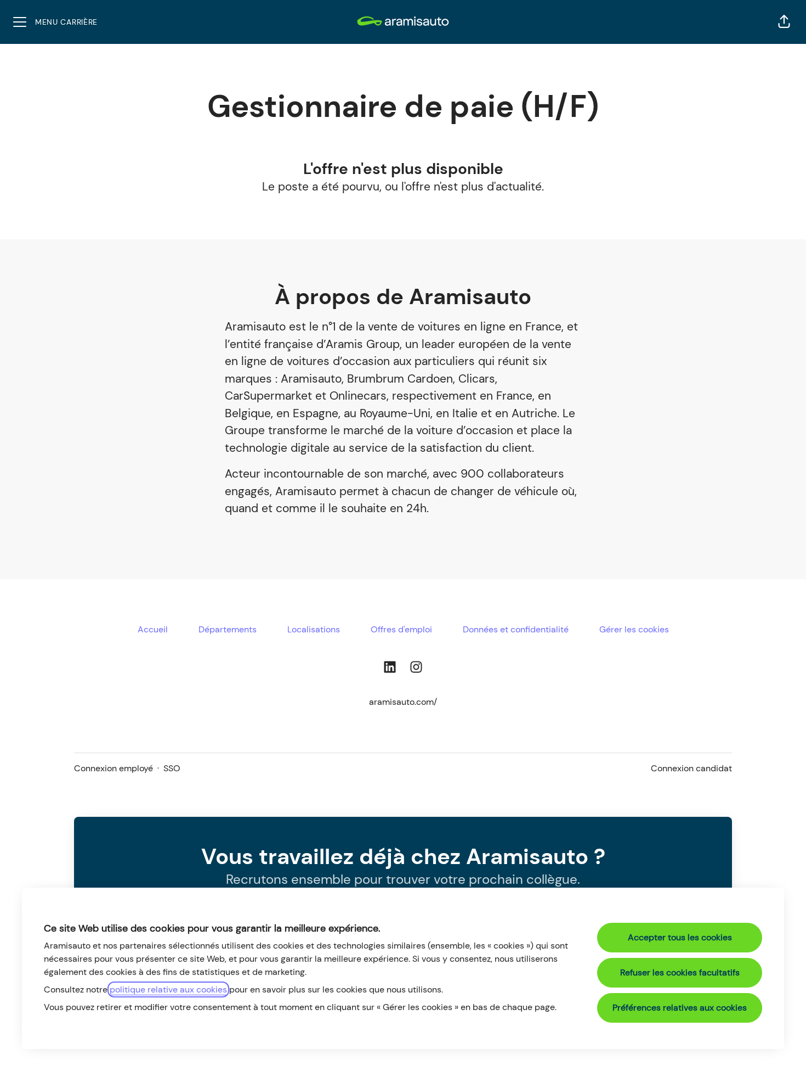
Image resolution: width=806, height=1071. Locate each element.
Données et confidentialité (516, 629)
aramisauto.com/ (403, 702)
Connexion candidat (691, 768)
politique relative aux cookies (168, 989)
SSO (171, 768)
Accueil (153, 629)
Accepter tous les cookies (680, 937)
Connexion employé (113, 768)
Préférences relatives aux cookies (679, 1007)
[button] (784, 22)
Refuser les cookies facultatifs (680, 972)
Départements (227, 629)
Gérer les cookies (634, 629)
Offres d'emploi (401, 629)
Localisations (313, 629)
